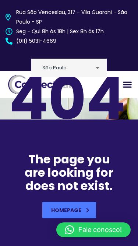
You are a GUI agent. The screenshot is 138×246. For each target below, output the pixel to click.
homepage (66, 210)
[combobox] (69, 68)
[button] (93, 229)
